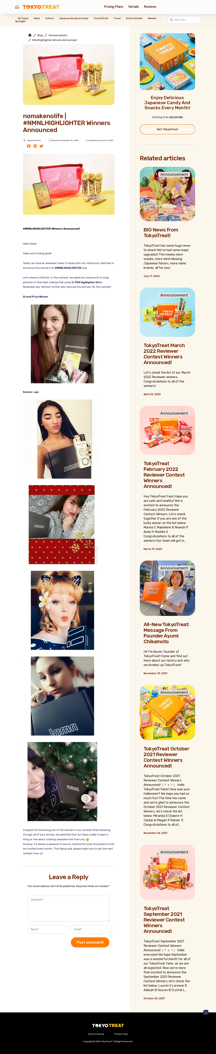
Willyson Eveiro (34, 140)
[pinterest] (35, 146)
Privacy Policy (121, 1034)
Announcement (58, 35)
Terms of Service (96, 1034)
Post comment (90, 942)
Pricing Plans (113, 7)
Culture (49, 18)
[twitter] (41, 146)
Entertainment (134, 18)
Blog (40, 35)
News (37, 18)
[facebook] (29, 146)
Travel (117, 18)
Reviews (150, 7)
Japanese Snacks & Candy (73, 18)
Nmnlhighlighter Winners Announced (54, 40)
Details (133, 7)
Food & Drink (101, 18)
